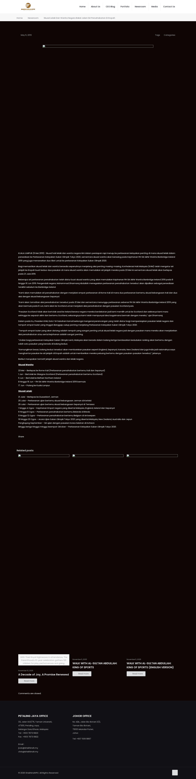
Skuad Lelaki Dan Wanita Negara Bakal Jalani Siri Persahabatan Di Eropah (79, 18)
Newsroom (33, 18)
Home (20, 18)
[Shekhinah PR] (28, 6)
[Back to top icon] (175, 772)
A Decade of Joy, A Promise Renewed (43, 674)
